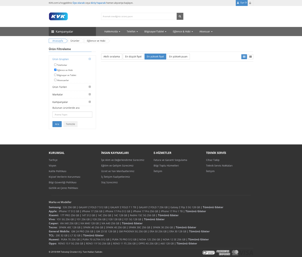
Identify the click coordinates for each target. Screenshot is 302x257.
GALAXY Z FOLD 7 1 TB (123, 207)
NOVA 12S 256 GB (149, 239)
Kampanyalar (60, 102)
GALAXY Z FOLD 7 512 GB (93, 207)
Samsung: (55, 207)
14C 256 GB (104, 215)
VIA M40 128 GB (89, 223)
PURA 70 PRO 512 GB (124, 239)
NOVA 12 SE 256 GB (174, 239)
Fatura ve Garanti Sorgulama (170, 160)
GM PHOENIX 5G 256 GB (133, 231)
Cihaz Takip (213, 160)
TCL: (51, 235)
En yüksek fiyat (155, 56)
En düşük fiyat (133, 56)
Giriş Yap (250, 3)
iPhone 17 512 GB (69, 211)
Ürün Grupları (60, 59)
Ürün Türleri (59, 87)
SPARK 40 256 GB (93, 227)
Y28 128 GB (114, 219)
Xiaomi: (54, 215)
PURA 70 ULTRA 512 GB (95, 239)
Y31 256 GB (83, 219)
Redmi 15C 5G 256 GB (142, 215)
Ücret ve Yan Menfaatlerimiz (117, 171)
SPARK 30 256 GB (163, 227)
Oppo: (53, 243)
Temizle (70, 124)
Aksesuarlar (63, 80)
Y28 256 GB (99, 219)
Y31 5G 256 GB (65, 219)
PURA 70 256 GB (70, 239)
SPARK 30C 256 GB (139, 227)
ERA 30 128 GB (177, 231)
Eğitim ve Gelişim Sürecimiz (117, 165)
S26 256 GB (69, 207)
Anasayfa (57, 40)
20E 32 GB (61, 235)
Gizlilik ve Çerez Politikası (63, 188)
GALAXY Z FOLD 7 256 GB (153, 207)
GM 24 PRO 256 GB (82, 231)
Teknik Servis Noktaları (219, 165)
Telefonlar (62, 65)
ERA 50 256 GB (158, 231)
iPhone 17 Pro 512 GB (117, 211)
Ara (57, 124)
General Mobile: (59, 231)
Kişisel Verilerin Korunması (64, 176)
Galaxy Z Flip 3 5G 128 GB (185, 207)
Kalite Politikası (57, 171)
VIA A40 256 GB (110, 223)
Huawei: (54, 239)
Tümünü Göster (213, 207)
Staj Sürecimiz (109, 182)
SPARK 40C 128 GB (69, 227)
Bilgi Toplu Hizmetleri (166, 165)
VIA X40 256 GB (69, 223)
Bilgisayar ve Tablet (66, 75)
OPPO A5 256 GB (148, 243)
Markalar (57, 94)
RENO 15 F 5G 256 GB (70, 243)
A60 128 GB (167, 243)
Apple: (53, 211)
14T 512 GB (88, 215)
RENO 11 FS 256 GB (124, 243)
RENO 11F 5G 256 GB (98, 243)
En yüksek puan (178, 56)
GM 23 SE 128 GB (106, 231)
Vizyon (52, 165)
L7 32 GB (75, 235)
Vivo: (52, 219)
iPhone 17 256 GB (92, 211)
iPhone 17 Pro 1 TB (172, 211)
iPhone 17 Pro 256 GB (145, 211)
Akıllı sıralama (111, 56)
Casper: (54, 223)
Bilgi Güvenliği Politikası (63, 182)
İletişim (158, 171)
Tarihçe (53, 160)
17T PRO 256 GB (69, 215)
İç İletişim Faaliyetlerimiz (115, 176)
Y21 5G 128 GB (132, 219)
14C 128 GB (120, 215)
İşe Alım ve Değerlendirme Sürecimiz (122, 160)
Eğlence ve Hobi (65, 70)
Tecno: (53, 227)
